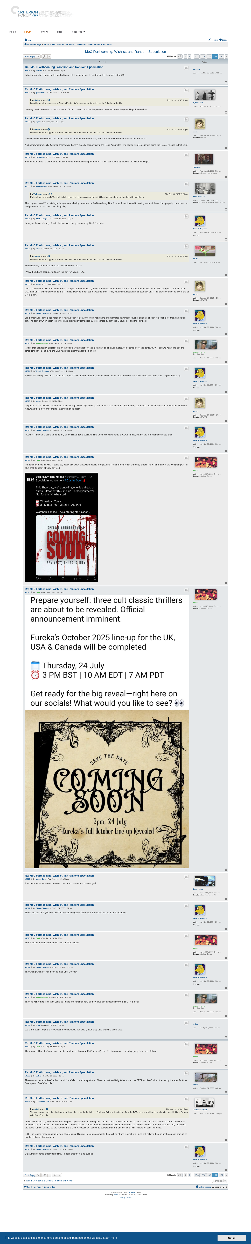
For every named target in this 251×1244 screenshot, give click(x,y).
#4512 (27, 401)
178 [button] (197, 56)
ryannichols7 (198, 103)
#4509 (27, 313)
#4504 (27, 157)
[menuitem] (27, 40)
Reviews (43, 31)
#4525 (27, 1149)
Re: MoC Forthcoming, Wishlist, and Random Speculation (64, 67)
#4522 (27, 1047)
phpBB (116, 1195)
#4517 (27, 908)
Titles (59, 31)
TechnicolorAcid (200, 1110)
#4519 (27, 967)
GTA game (131, 1192)
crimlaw (196, 69)
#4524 (27, 1102)
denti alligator (199, 196)
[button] (180, 56)
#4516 (27, 879)
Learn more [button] (110, 1237)
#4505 (27, 186)
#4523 (27, 1076)
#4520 (27, 997)
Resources (76, 31)
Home (12, 31)
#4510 (27, 343)
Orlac (195, 1024)
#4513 (27, 430)
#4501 (27, 71)
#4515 (27, 592)
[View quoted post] (48, 100)
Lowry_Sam (198, 889)
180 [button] (209, 56)
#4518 (27, 938)
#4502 (27, 93)
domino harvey (199, 352)
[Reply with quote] (186, 68)
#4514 (27, 460)
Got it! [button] (231, 1238)
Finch (195, 470)
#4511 (27, 371)
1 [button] (189, 56)
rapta (195, 132)
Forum (27, 31)
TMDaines (197, 167)
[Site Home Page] (40, 14)
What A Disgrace (200, 229)
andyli (195, 1084)
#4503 (27, 122)
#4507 (27, 249)
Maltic (195, 259)
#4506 (27, 219)
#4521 (27, 1025)
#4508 (27, 284)
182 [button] (221, 56)
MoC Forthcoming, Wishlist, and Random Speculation (125, 52)
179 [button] (203, 56)
